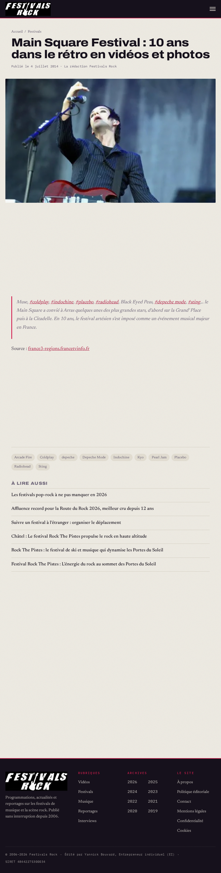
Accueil (17, 31)
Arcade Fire (23, 457)
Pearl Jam (159, 457)
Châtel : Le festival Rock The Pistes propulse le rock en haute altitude (79, 536)
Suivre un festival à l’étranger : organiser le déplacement (66, 523)
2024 (132, 791)
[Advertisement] (110, 251)
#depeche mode (170, 302)
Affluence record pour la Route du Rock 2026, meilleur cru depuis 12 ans (82, 509)
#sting (194, 302)
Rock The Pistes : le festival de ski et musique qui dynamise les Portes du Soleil (87, 550)
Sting (43, 466)
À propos (185, 782)
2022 (132, 801)
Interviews (87, 821)
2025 (153, 781)
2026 (132, 781)
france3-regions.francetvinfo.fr (58, 348)
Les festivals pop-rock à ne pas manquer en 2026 (59, 495)
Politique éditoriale (193, 792)
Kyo (140, 457)
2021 (153, 801)
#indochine (62, 302)
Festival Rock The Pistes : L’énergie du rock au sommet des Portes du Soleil (83, 564)
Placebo (180, 457)
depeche (68, 457)
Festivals (35, 31)
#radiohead (106, 302)
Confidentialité (190, 821)
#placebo (84, 302)
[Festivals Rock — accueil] (28, 9)
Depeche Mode (94, 457)
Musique (85, 802)
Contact (184, 802)
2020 (132, 810)
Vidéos (84, 782)
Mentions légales (191, 811)
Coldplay (47, 457)
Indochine (121, 457)
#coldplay (39, 302)
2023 (153, 791)
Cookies (184, 831)
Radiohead (22, 466)
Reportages (88, 811)
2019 (153, 810)
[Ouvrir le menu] (213, 9)
